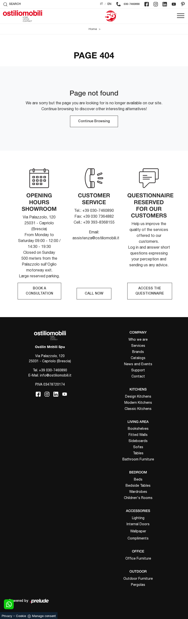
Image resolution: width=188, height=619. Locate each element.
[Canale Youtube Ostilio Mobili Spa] (174, 4)
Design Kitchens (138, 396)
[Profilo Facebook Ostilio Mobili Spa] (146, 4)
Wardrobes (138, 492)
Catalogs (138, 358)
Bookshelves (138, 429)
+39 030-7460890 (53, 370)
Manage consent (44, 616)
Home (93, 29)
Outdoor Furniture (138, 578)
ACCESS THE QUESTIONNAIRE (149, 291)
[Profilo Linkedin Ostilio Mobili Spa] (165, 4)
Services (138, 346)
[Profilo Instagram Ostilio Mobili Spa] (156, 4)
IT (101, 4)
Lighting (138, 518)
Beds (138, 479)
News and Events (138, 364)
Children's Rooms (138, 498)
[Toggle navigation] (180, 15)
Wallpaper (138, 531)
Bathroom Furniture (138, 459)
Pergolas (138, 585)
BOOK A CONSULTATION (39, 291)
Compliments (138, 538)
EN (109, 4)
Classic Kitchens (138, 409)
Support (138, 370)
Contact (138, 376)
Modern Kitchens (138, 402)
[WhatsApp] (9, 604)
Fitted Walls (138, 435)
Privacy (7, 616)
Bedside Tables (138, 485)
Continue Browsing (94, 121)
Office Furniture (138, 558)
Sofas (138, 447)
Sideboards (138, 441)
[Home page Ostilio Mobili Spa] (22, 16)
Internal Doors (138, 524)
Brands (138, 352)
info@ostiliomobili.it (55, 375)
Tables (138, 453)
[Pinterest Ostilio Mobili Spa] (183, 4)
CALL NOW (94, 293)
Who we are (138, 339)
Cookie (21, 616)
